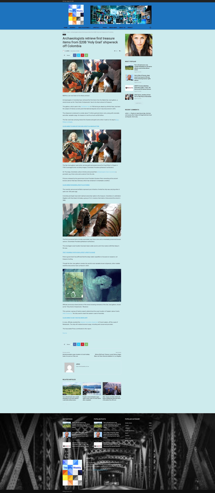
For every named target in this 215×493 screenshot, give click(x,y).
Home (64, 32)
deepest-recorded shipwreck (89, 322)
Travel (68, 32)
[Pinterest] (82, 55)
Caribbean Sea (85, 106)
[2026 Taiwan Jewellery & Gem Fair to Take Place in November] (129, 97)
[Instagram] (131, 463)
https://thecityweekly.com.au (82, 366)
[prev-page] (64, 404)
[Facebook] (74, 55)
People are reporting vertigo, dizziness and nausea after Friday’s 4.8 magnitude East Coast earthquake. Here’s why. (138, 114)
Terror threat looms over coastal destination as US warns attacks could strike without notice (71, 398)
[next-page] (66, 404)
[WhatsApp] (86, 55)
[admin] (64, 51)
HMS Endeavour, (67, 313)
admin (67, 50)
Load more (138, 103)
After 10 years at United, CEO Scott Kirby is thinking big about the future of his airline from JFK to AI (112, 398)
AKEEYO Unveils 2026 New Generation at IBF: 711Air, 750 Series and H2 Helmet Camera (142, 87)
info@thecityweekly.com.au (100, 470)
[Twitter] (78, 55)
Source (65, 333)
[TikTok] (135, 463)
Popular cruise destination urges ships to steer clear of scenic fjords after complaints (92, 398)
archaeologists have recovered (106, 172)
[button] (150, 28)
